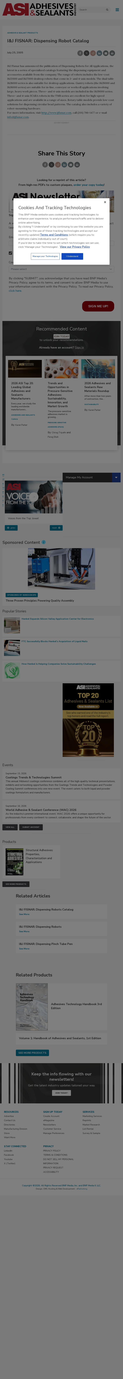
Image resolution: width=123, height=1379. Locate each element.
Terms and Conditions (54, 235)
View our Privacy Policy (75, 247)
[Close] (105, 202)
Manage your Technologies (45, 256)
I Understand (72, 256)
